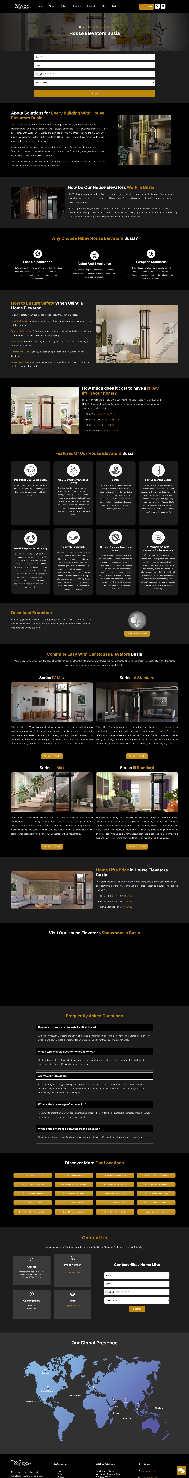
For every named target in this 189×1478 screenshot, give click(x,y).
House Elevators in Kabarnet (73, 1212)
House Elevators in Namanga (156, 1194)
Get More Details (52, 756)
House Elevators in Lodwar (74, 1194)
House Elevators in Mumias (115, 1184)
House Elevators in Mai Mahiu (156, 1203)
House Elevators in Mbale (74, 1175)
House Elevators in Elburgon (156, 1212)
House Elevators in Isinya (115, 1194)
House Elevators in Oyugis (115, 1175)
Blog (104, 6)
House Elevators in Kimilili (33, 1194)
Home (40, 6)
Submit (95, 93)
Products (91, 6)
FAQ (114, 6)
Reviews (77, 6)
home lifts (22, 124)
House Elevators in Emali (115, 1203)
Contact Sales (146, 7)
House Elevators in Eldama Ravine (32, 1212)
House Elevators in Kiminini (74, 1203)
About (52, 6)
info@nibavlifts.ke (72, 1306)
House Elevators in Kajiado (115, 1212)
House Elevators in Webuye (156, 1184)
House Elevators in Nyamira (33, 1184)
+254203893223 (72, 1273)
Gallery (64, 6)
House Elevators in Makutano (74, 1184)
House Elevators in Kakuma (156, 1175)
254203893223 (148, 1471)
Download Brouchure (137, 633)
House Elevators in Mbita (33, 1175)
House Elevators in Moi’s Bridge (33, 1203)
